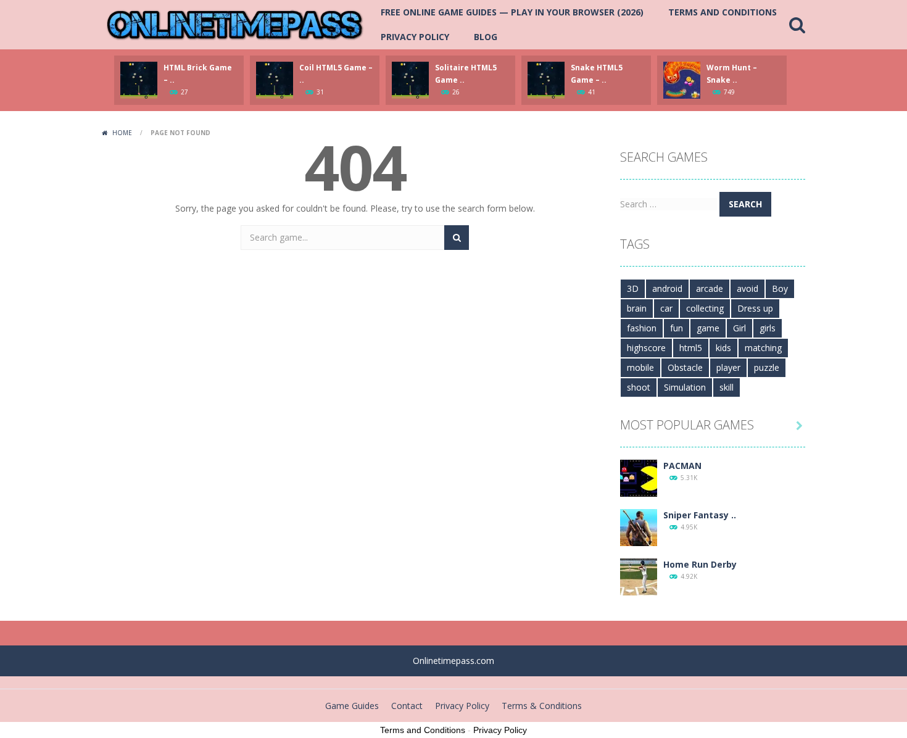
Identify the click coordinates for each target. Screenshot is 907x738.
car (666, 308)
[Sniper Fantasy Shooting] (638, 527)
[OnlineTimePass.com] (235, 24)
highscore (646, 348)
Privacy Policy (415, 37)
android (667, 288)
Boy (780, 288)
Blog (485, 37)
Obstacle (685, 367)
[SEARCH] (456, 237)
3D (633, 288)
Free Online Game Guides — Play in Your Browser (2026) (512, 12)
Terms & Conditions (542, 705)
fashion (641, 328)
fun (676, 328)
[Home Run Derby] (638, 576)
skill (726, 387)
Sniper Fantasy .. (699, 515)
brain (637, 308)
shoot (638, 387)
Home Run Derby (700, 564)
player (728, 367)
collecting (705, 308)
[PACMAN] (638, 477)
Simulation (685, 387)
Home (122, 132)
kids (723, 348)
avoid (747, 288)
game (708, 328)
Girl (739, 328)
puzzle (766, 367)
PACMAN (682, 465)
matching (763, 348)
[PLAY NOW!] (138, 79)
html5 (690, 348)
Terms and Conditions (722, 12)
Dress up (755, 308)
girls (768, 328)
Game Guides (352, 705)
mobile (640, 367)
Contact (407, 705)
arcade (709, 288)
